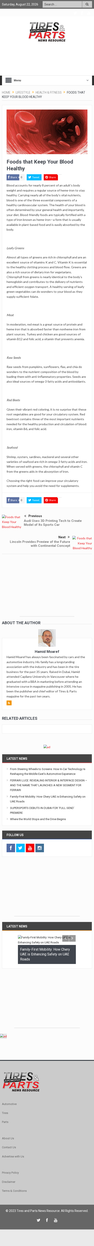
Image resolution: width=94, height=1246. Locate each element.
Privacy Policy (10, 1172)
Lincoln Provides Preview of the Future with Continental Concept (40, 544)
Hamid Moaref (47, 651)
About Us (8, 1138)
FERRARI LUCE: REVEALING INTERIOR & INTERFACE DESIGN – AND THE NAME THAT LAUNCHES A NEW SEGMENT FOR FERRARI (48, 785)
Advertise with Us (13, 1156)
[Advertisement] (47, 589)
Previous (35, 516)
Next (62, 537)
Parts (5, 1122)
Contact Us (9, 1147)
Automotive (9, 1104)
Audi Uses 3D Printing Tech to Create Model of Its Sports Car (53, 523)
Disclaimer (8, 1181)
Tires (5, 1113)
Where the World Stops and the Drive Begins (38, 819)
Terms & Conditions (14, 1190)
